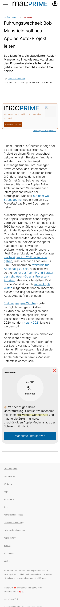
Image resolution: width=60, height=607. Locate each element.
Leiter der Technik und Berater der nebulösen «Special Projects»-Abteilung (28, 276)
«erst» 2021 (31, 322)
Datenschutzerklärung (14, 522)
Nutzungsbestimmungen (14, 530)
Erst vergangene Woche (20, 303)
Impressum (8, 553)
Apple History (10, 538)
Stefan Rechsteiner (16, 78)
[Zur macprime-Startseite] (30, 4)
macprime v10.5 (11, 599)
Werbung (8, 484)
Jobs (6, 507)
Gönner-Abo (9, 476)
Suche (7, 561)
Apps (6, 491)
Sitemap (7, 545)
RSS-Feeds (9, 499)
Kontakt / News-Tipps (13, 515)
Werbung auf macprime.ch (44, 130)
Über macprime (10, 468)
